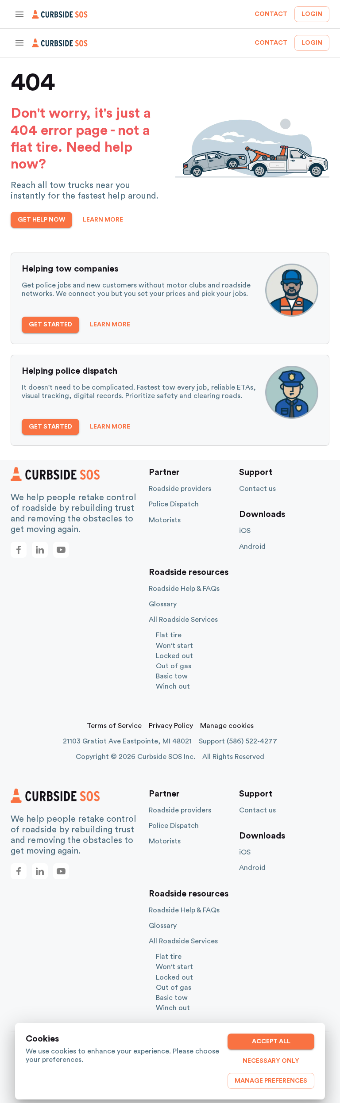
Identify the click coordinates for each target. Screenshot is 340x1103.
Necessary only (271, 1061)
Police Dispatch (174, 504)
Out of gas (173, 666)
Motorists (165, 520)
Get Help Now (41, 220)
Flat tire (169, 635)
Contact (271, 14)
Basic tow (172, 676)
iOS (245, 530)
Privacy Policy (171, 725)
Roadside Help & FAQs (184, 588)
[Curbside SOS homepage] (60, 14)
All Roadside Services (183, 619)
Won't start (174, 645)
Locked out (174, 655)
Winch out (173, 686)
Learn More (103, 220)
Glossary (163, 604)
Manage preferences (271, 1081)
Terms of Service (114, 725)
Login (311, 14)
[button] (19, 550)
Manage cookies (227, 725)
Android (252, 546)
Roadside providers (180, 488)
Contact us (257, 488)
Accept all (271, 1041)
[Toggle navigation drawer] (19, 14)
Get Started (50, 325)
